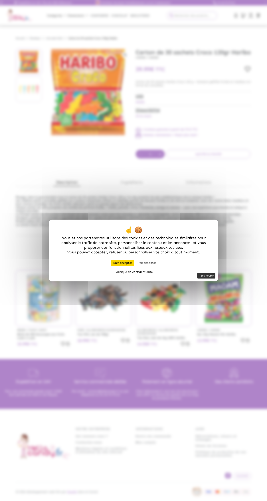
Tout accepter (122, 263)
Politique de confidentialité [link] (133, 272)
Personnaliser (147, 263)
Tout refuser (206, 275)
